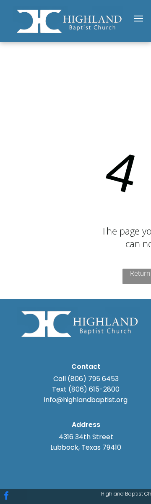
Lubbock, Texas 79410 (85, 447)
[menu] (138, 18)
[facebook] (6, 496)
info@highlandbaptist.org (86, 400)
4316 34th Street (86, 437)
